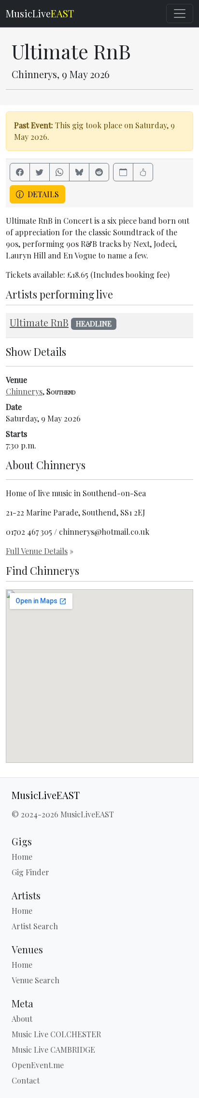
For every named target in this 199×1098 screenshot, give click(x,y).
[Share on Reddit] (99, 172)
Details (42, 194)
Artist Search (35, 926)
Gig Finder (30, 872)
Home (22, 857)
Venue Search (35, 980)
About (22, 1019)
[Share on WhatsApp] (59, 172)
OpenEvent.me (38, 1065)
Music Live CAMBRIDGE (53, 1049)
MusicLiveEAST (46, 795)
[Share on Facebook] (20, 172)
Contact (26, 1080)
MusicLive (40, 13)
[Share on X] (39, 172)
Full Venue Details (37, 551)
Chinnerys (24, 391)
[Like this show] (143, 172)
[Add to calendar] (123, 172)
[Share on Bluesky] (79, 172)
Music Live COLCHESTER (56, 1034)
